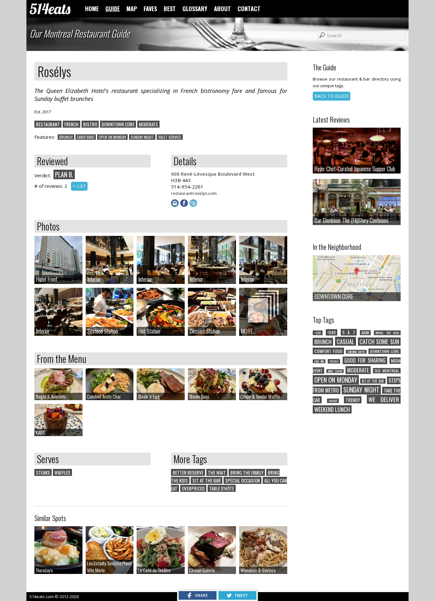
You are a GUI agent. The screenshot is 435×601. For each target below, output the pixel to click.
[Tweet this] (237, 598)
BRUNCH (66, 137)
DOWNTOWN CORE (118, 124)
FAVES (150, 8)
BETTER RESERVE (188, 472)
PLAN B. (64, 174)
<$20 (317, 332)
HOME (92, 8)
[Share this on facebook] (197, 598)
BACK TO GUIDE (331, 96)
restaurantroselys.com (194, 193)
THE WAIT (217, 472)
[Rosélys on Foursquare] (194, 205)
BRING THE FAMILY (246, 472)
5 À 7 (348, 332)
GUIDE (112, 8)
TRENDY (353, 399)
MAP (131, 8)
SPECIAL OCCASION (242, 480)
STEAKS (43, 472)
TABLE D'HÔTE (221, 488)
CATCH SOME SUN (379, 341)
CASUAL (345, 341)
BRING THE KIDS (387, 332)
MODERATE (148, 124)
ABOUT (222, 8)
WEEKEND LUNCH (332, 409)
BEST (170, 8)
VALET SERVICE (169, 137)
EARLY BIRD (85, 137)
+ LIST (79, 186)
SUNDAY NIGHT (142, 137)
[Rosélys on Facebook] (184, 205)
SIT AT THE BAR (206, 480)
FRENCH (71, 124)
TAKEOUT (333, 401)
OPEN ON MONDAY (112, 137)
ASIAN (365, 332)
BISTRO (90, 124)
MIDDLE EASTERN (335, 371)
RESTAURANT (48, 124)
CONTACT (249, 8)
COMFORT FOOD (328, 351)
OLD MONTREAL (386, 370)
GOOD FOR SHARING (365, 360)
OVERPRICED (193, 488)
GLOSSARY (194, 8)
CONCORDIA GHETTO (356, 352)
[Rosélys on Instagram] (175, 205)
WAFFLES (62, 472)
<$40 (331, 332)
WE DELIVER (383, 399)
